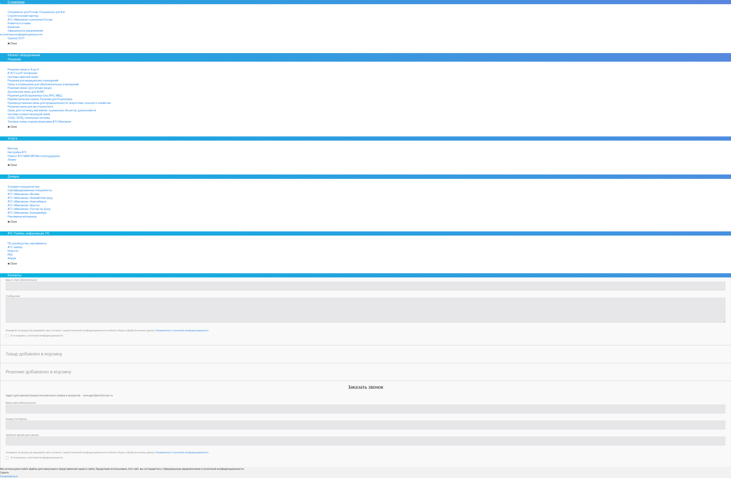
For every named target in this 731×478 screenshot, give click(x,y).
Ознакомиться (9, 476)
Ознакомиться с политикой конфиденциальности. (182, 330)
